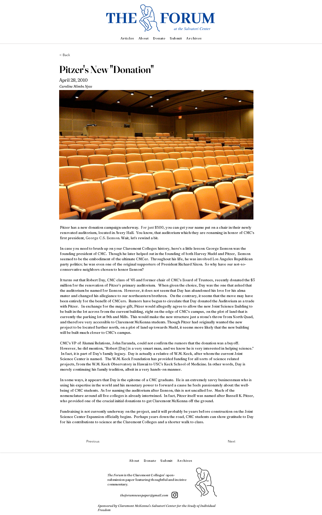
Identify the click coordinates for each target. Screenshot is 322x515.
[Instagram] (174, 495)
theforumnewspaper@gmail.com (144, 495)
